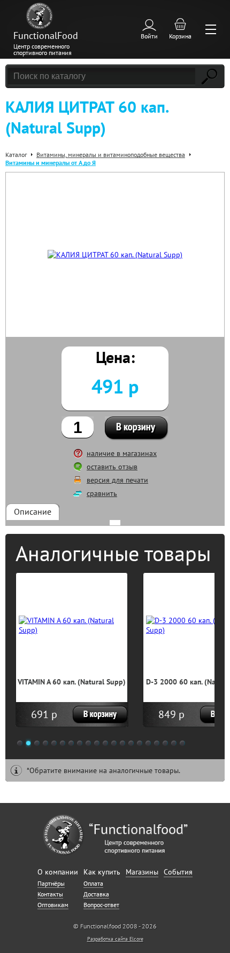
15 (139, 743)
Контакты (50, 894)
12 (114, 743)
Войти (149, 36)
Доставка (96, 894)
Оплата (93, 883)
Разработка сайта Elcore (115, 938)
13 (122, 743)
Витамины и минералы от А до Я (50, 163)
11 (105, 743)
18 (165, 743)
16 (148, 743)
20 (182, 743)
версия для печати (117, 480)
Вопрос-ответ (101, 905)
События (178, 872)
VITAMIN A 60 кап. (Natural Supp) (72, 682)
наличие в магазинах (122, 453)
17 (156, 743)
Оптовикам (52, 905)
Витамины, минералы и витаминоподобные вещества (110, 155)
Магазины (142, 872)
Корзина (180, 36)
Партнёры (51, 883)
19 (174, 743)
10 (97, 743)
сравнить (102, 493)
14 (131, 743)
